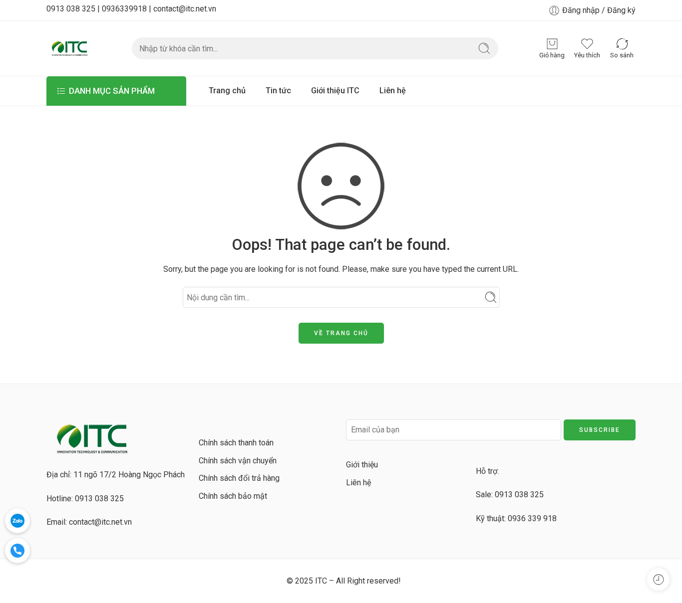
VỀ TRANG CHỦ (341, 333)
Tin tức (278, 90)
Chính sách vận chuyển (238, 460)
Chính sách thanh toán (236, 442)
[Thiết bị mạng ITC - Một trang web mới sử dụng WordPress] (69, 48)
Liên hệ (392, 90)
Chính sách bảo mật (233, 496)
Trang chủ (227, 90)
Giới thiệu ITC (335, 90)
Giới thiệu (362, 464)
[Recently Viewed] (658, 579)
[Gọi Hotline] (17, 550)
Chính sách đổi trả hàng (239, 478)
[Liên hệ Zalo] (17, 520)
